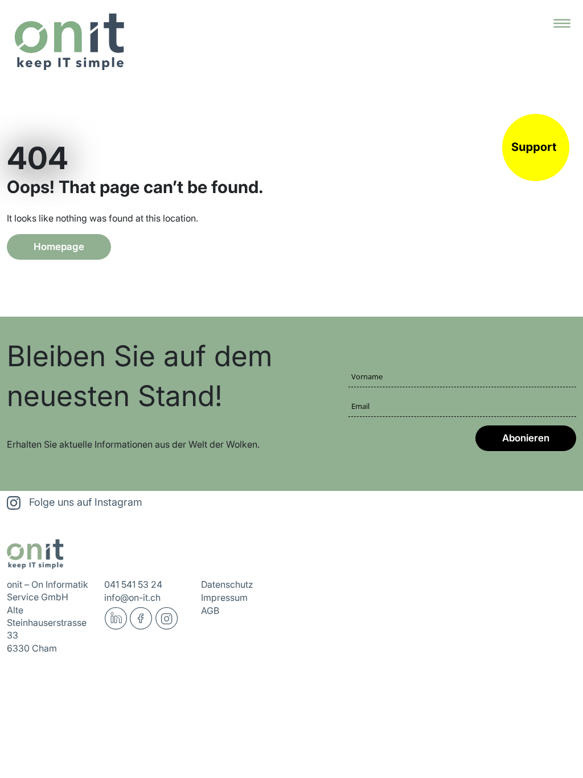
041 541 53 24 (133, 584)
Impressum (224, 597)
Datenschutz (227, 584)
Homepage (59, 246)
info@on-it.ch (132, 597)
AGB (210, 610)
